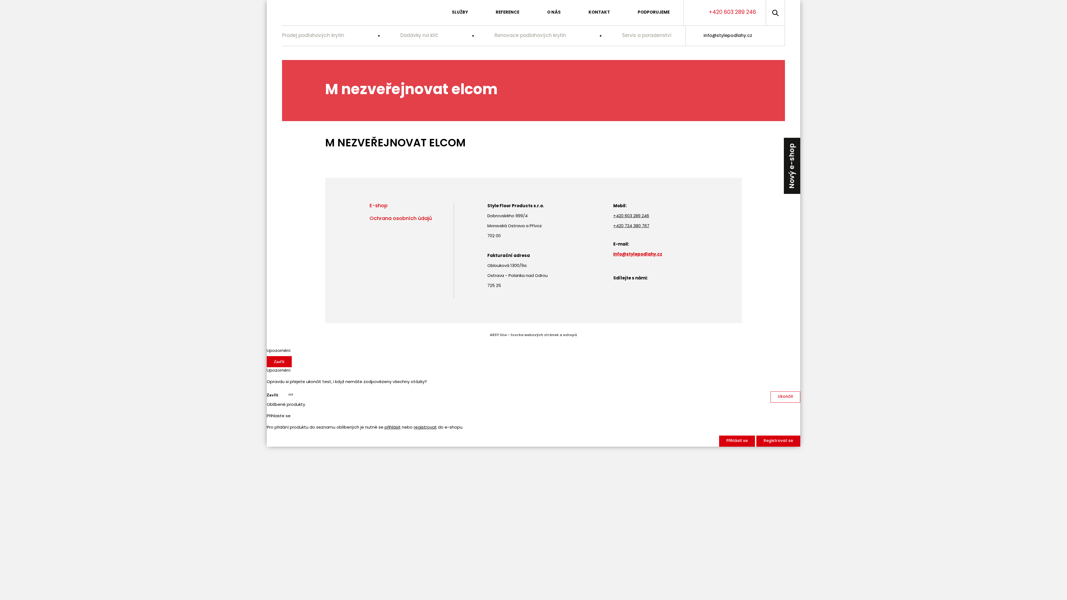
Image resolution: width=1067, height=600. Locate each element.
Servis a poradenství (646, 35)
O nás (554, 13)
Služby (460, 13)
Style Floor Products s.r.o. (325, 13)
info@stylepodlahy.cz (728, 36)
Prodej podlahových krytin (313, 35)
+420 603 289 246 (732, 12)
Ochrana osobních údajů (401, 218)
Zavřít (279, 361)
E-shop (379, 206)
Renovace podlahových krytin (530, 35)
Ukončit (785, 397)
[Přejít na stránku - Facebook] (763, 35)
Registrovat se (778, 441)
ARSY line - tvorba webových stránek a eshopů (533, 335)
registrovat (425, 428)
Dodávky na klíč (419, 35)
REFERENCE (507, 13)
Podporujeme (654, 13)
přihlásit (393, 428)
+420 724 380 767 (631, 226)
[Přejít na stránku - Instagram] (775, 35)
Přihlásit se (737, 441)
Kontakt (599, 13)
